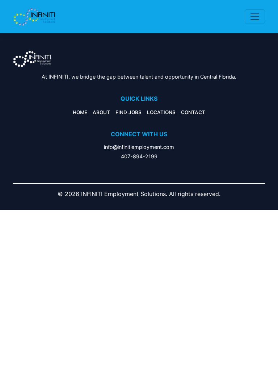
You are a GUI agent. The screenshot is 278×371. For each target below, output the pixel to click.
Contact (193, 112)
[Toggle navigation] (255, 16)
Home (80, 112)
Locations (161, 112)
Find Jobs (128, 112)
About (101, 112)
